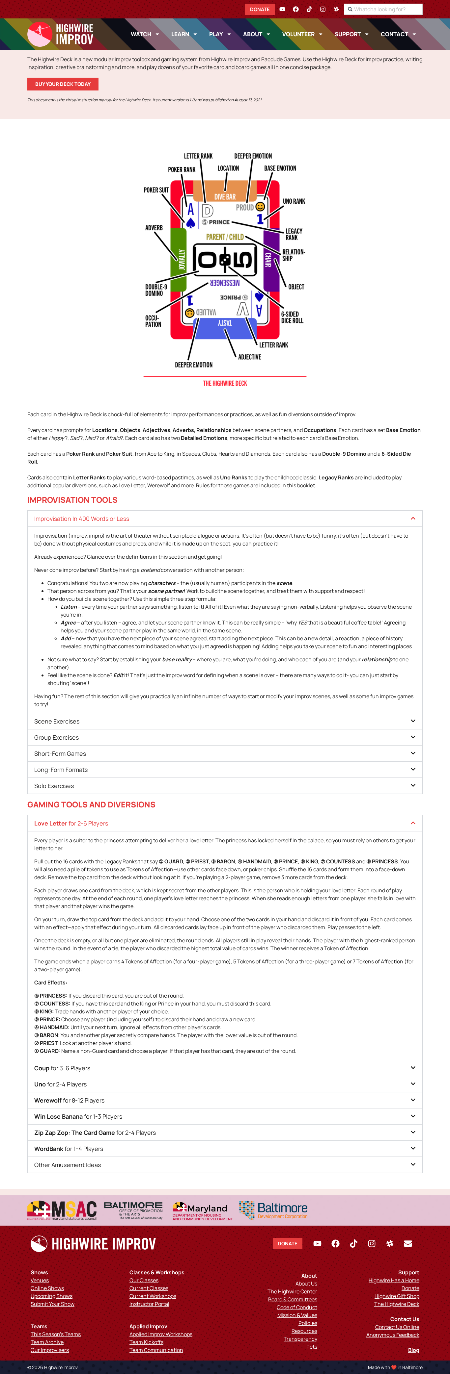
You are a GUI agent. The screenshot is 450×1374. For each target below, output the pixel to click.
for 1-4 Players (68, 1149)
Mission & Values (297, 1315)
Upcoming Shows (51, 1296)
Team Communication (156, 1350)
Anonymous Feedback (392, 1334)
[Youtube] (282, 9)
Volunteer (298, 34)
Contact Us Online (397, 1327)
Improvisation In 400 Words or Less (81, 518)
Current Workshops (152, 1296)
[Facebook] (296, 9)
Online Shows (47, 1288)
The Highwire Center (292, 1291)
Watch (141, 34)
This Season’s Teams (56, 1334)
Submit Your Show (52, 1304)
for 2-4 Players (60, 1084)
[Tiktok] (309, 9)
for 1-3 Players (78, 1116)
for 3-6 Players (62, 1068)
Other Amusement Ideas (67, 1165)
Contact (394, 34)
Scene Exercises (56, 721)
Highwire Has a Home (394, 1280)
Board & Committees (292, 1299)
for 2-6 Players (71, 823)
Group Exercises (56, 737)
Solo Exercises (54, 786)
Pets (311, 1346)
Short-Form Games (60, 753)
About (252, 34)
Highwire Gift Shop (397, 1296)
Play (216, 34)
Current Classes (148, 1288)
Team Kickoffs (146, 1342)
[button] (225, 518)
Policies (307, 1323)
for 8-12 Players (69, 1100)
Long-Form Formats (61, 770)
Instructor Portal (149, 1304)
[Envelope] (408, 1243)
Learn (180, 34)
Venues (40, 1280)
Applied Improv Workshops (160, 1334)
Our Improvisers (50, 1350)
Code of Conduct (297, 1307)
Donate (410, 1288)
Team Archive (47, 1342)
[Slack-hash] (336, 9)
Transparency (300, 1338)
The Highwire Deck (396, 1304)
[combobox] (383, 9)
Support (348, 34)
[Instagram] (323, 9)
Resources (304, 1331)
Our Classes (143, 1280)
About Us (306, 1283)
